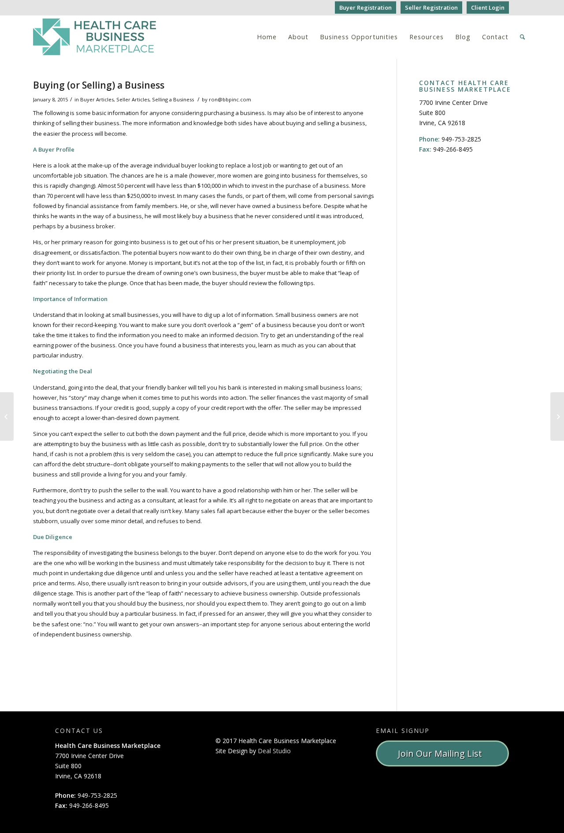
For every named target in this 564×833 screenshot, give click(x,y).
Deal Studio (274, 751)
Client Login (488, 7)
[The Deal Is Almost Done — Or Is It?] (7, 416)
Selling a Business (173, 99)
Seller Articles (132, 99)
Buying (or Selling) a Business (98, 85)
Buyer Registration (365, 7)
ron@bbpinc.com (230, 99)
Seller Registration (431, 7)
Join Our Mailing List (442, 753)
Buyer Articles (97, 99)
